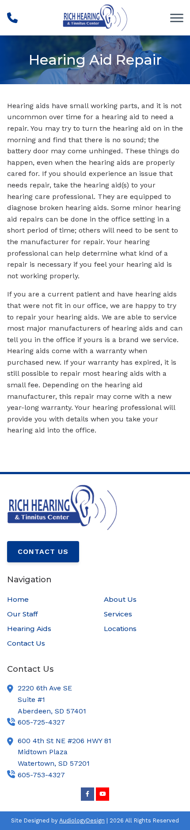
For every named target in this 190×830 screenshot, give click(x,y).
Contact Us (43, 551)
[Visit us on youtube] (102, 794)
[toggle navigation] (176, 17)
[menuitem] (46, 599)
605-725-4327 (41, 722)
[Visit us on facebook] (87, 794)
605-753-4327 (41, 775)
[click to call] (12, 17)
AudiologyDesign (82, 820)
